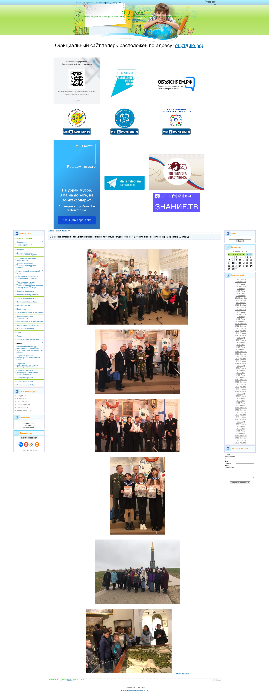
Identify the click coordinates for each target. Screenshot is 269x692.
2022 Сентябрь (241, 407)
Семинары (21, 402)
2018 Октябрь (240, 300)
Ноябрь (64, 230)
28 (229, 269)
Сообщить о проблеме (77, 220)
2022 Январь (241, 389)
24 (240, 266)
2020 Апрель (241, 340)
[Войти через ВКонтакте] (21, 444)
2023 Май (241, 426)
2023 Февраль (240, 419)
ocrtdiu (69, 679)
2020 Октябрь (240, 354)
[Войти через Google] (31, 444)
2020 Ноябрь (241, 356)
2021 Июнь (240, 373)
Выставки (20, 399)
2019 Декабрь (240, 331)
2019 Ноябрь (241, 328)
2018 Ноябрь (241, 303)
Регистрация (100, 3)
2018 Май (241, 289)
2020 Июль (240, 347)
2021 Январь (241, 361)
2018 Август (240, 296)
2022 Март (241, 393)
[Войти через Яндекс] (26, 444)
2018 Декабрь (240, 305)
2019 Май (241, 317)
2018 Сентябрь (241, 298)
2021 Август (240, 377)
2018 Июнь (240, 291)
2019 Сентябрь (241, 324)
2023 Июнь (240, 428)
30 (236, 269)
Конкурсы (20, 396)
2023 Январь (241, 417)
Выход (108, 3)
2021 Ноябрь (241, 384)
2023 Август (240, 433)
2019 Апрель (241, 314)
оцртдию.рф (189, 45)
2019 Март (241, 312)
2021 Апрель (241, 368)
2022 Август (240, 405)
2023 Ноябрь (241, 440)
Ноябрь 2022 (240, 252)
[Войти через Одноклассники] (37, 444)
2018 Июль (240, 293)
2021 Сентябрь (241, 380)
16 (236, 263)
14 (229, 263)
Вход (115, 3)
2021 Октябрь (240, 382)
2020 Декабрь (240, 359)
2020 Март (241, 338)
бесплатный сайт (135, 690)
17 (240, 263)
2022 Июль (240, 403)
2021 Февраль (240, 363)
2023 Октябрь (240, 438)
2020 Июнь (240, 345)
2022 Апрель (241, 396)
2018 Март (241, 284)
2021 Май (241, 370)
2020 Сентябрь (241, 352)
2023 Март (241, 421)
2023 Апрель (241, 424)
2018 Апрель (241, 286)
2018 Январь (241, 279)
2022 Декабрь (240, 414)
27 (251, 266)
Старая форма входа (29, 450)
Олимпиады (21, 407)
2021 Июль (240, 375)
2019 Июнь (240, 319)
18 (244, 263)
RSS (119, 3)
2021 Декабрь (240, 387)
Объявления (22, 405)
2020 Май (241, 342)
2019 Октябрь (240, 326)
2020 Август (240, 349)
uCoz (146, 690)
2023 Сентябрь (241, 435)
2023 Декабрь (240, 442)
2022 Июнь (240, 400)
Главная (78, 3)
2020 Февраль (240, 335)
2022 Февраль (240, 391)
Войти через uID (29, 438)
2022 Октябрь (240, 410)
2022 (58, 230)
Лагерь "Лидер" (23, 410)
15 (233, 263)
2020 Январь (241, 333)
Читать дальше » (183, 674)
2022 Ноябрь (241, 412)
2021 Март (241, 366)
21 (229, 266)
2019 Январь (241, 307)
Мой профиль (88, 3)
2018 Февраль (240, 282)
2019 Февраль (240, 310)
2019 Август (240, 321)
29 (233, 269)
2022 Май (241, 398)
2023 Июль (240, 431)
